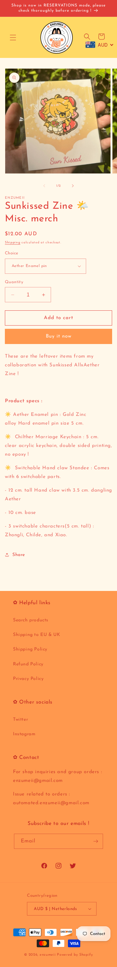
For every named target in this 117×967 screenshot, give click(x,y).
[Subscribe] (95, 841)
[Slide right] (73, 186)
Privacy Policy (28, 678)
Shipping (12, 242)
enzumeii (48, 955)
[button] (13, 37)
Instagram (24, 734)
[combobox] (99, 44)
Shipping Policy (30, 649)
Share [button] (18, 554)
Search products (30, 620)
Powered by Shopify (75, 955)
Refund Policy (28, 664)
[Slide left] (44, 186)
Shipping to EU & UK (36, 634)
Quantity (14, 282)
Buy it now (59, 336)
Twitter (20, 719)
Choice (11, 253)
